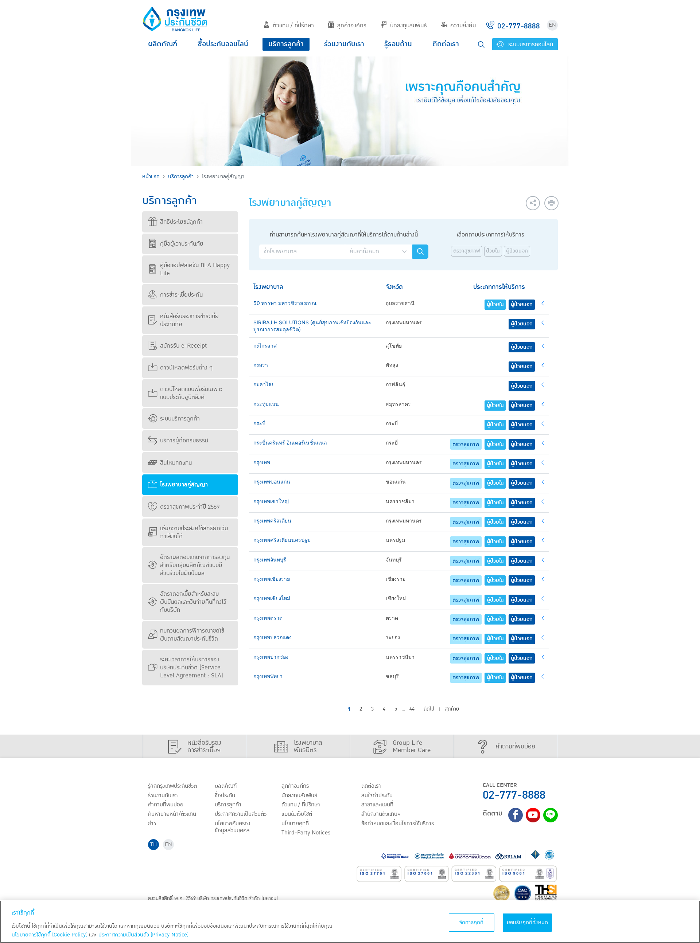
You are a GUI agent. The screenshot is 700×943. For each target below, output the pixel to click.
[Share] (532, 203)
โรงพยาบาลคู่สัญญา (184, 484)
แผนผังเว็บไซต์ (296, 814)
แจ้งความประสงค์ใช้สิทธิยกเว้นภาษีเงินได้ (194, 532)
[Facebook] (515, 815)
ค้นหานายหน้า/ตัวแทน (172, 814)
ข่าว (152, 823)
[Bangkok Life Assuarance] (175, 19)
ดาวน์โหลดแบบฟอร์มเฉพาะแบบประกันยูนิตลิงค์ (191, 393)
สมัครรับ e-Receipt (183, 346)
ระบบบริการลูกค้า (180, 418)
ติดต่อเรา (445, 44)
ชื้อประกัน (225, 795)
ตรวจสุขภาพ (466, 251)
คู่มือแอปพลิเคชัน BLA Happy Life (195, 269)
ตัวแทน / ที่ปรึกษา (293, 25)
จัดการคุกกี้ (471, 922)
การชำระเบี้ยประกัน (181, 295)
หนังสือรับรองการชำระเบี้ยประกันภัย (189, 320)
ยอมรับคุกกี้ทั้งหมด (527, 922)
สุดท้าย (452, 709)
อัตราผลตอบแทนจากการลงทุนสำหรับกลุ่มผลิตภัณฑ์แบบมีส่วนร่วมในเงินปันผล (195, 565)
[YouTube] (533, 815)
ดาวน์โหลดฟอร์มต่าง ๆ (186, 367)
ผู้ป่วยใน (495, 304)
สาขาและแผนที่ (377, 804)
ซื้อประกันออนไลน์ (223, 44)
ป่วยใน (493, 251)
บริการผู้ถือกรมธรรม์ (184, 440)
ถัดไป (429, 709)
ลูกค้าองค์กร (351, 25)
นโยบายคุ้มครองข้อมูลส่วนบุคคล (232, 827)
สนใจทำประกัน (377, 795)
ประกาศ (241, 814)
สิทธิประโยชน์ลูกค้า (181, 222)
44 (412, 709)
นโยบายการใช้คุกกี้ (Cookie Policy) (50, 935)
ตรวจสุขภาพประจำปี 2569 (189, 507)
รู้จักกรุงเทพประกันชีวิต (172, 786)
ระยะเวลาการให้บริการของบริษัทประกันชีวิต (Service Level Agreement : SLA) (191, 667)
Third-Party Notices (306, 832)
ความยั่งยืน (463, 25)
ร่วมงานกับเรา (344, 44)
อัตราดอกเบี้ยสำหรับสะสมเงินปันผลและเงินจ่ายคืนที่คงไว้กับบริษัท (193, 602)
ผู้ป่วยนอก (517, 251)
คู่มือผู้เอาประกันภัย (181, 244)
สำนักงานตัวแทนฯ (381, 814)
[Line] (550, 815)
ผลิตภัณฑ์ (162, 44)
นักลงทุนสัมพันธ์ (408, 25)
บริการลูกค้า (286, 44)
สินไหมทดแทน (176, 462)
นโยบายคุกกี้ (295, 823)
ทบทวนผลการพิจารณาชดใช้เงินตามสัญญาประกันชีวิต (192, 634)
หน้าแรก (151, 176)
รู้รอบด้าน (398, 44)
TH (153, 844)
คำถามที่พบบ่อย (165, 804)
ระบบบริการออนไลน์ (529, 44)
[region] (350, 921)
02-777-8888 (514, 795)
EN (552, 25)
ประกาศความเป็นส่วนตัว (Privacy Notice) (143, 935)
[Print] (551, 203)
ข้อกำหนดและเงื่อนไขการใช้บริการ (397, 823)
